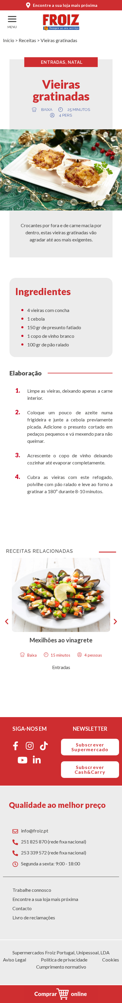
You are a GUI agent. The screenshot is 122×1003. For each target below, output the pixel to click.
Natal (75, 62)
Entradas (53, 62)
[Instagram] (30, 746)
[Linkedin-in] (37, 760)
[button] (6, 621)
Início (8, 40)
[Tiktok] (44, 746)
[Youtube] (22, 760)
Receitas (27, 40)
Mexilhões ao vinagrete (61, 640)
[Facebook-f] (15, 746)
